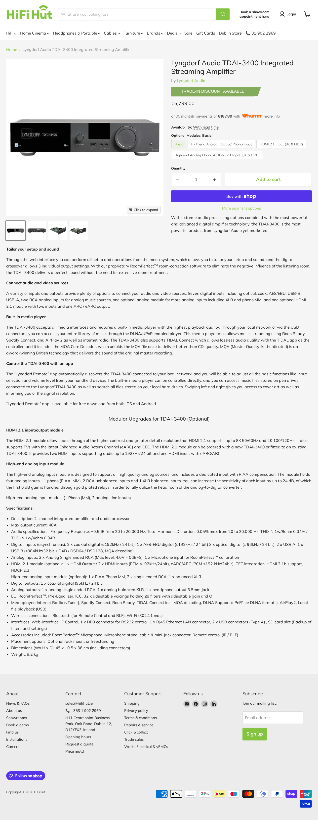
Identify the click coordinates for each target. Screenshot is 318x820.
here (265, 16)
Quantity (178, 168)
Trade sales (134, 739)
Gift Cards (205, 33)
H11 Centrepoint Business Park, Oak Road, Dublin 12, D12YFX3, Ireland (88, 723)
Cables (111, 33)
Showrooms (16, 717)
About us (14, 710)
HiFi (10, 33)
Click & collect (136, 732)
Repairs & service (138, 725)
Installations (16, 739)
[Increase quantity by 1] (214, 179)
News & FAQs (18, 703)
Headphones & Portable (75, 33)
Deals (173, 33)
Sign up (254, 734)
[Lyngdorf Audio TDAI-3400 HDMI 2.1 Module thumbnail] (58, 230)
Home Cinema (33, 33)
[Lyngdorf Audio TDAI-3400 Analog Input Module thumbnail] (79, 230)
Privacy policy (136, 710)
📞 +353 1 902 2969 (83, 710)
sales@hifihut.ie (79, 703)
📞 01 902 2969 (260, 33)
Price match (75, 751)
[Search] (223, 14)
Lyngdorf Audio (191, 80)
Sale (188, 33)
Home (11, 49)
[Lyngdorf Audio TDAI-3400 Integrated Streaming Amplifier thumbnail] (15, 230)
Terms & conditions (140, 717)
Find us (12, 732)
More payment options (241, 208)
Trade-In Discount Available (212, 91)
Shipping (132, 703)
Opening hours (78, 736)
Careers (12, 746)
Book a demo (17, 725)
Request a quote (79, 744)
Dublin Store (230, 33)
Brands (154, 33)
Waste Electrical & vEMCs (146, 746)
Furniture (132, 33)
